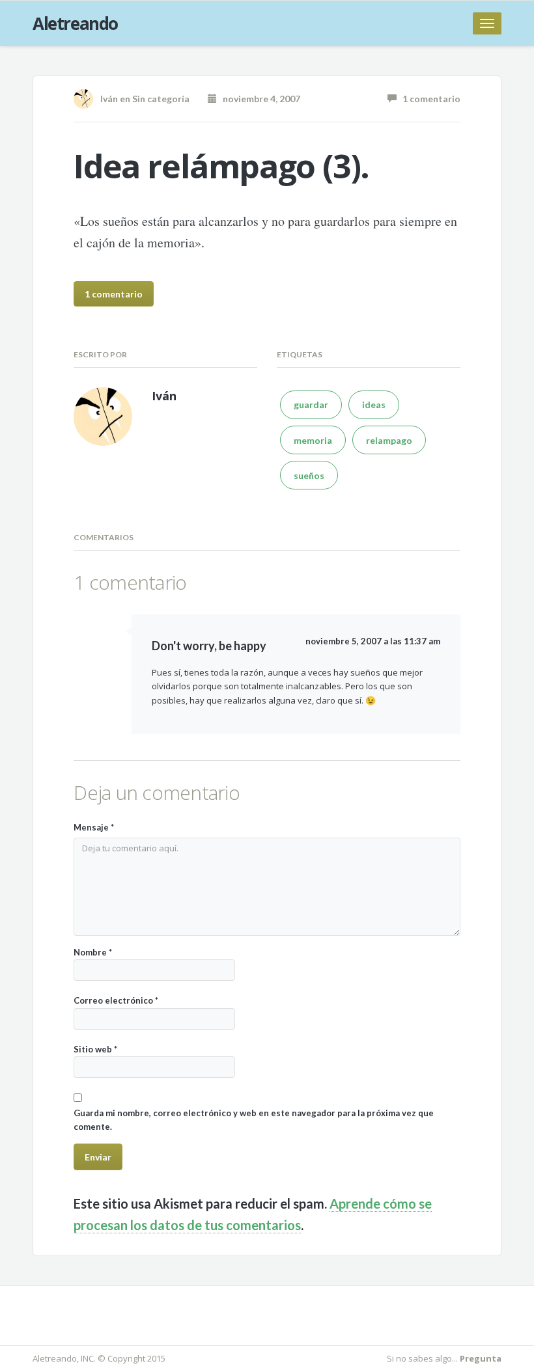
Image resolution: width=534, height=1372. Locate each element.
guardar (311, 404)
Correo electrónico (116, 1000)
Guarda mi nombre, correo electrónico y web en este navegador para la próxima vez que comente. (254, 1120)
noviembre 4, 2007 (258, 98)
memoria (313, 440)
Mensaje (94, 827)
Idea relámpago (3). (221, 166)
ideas (374, 404)
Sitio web (95, 1049)
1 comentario (428, 98)
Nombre (93, 952)
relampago (389, 440)
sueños (309, 475)
